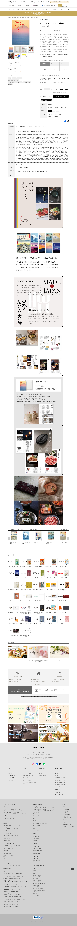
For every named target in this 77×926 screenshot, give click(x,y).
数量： (41, 89)
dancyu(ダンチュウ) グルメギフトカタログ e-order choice (14, 899)
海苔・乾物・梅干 (50, 810)
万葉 (4, 856)
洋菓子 (35, 809)
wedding (19, 5)
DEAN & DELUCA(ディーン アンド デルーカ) (12, 828)
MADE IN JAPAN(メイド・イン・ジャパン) (11, 845)
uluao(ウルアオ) (6, 840)
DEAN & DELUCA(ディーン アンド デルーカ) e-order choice (14, 886)
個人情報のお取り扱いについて (61, 780)
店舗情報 (56, 773)
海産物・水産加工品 (43, 807)
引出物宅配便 (35, 840)
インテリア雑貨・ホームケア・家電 (40, 823)
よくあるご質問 (11, 777)
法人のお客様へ (26, 777)
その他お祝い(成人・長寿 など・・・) (15, 82)
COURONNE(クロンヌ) (7, 851)
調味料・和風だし (41, 810)
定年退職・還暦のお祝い (37, 881)
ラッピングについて (27, 771)
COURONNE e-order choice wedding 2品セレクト (12, 894)
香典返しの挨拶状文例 (37, 860)
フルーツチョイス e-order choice (9, 866)
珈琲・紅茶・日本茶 (40, 809)
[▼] (51, 90)
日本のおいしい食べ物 (7, 846)
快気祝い (34, 873)
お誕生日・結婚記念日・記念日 (39, 890)
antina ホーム (10, 17)
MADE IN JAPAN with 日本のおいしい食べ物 (11, 841)
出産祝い (34, 870)
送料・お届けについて (12, 775)
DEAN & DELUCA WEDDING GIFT (10, 888)
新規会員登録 (41, 771)
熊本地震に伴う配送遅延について (38, 13)
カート (46, 1)
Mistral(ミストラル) (7, 838)
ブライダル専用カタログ (8, 812)
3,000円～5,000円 (66, 807)
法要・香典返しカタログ (16, 813)
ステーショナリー (36, 830)
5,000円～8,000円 (66, 809)
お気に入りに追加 (46, 96)
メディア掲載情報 (58, 786)
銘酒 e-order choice (7, 868)
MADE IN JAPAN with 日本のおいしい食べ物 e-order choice (14, 889)
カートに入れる (61, 96)
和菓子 (53, 807)
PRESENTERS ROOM (59, 794)
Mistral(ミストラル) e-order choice (10, 875)
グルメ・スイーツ (36, 806)
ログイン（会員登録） (53, 92)
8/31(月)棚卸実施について (38, 14)
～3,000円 (64, 806)
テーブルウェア (36, 815)
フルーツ (48, 807)
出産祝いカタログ (16, 812)
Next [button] (68, 538)
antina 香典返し (36, 858)
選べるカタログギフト (67, 824)
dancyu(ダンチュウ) (7, 833)
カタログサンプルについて (28, 775)
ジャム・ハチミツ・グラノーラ (50, 809)
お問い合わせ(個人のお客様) (60, 782)
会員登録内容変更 (42, 775)
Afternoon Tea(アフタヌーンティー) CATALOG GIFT (13, 876)
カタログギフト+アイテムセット (9, 818)
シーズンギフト (36, 895)
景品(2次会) (10, 84)
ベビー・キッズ (36, 826)
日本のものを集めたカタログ (23, 17)
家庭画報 (5, 823)
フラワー (34, 818)
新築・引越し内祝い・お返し (13, 80)
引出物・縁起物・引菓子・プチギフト (40, 841)
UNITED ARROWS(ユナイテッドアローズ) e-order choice (14, 884)
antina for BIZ (57, 792)
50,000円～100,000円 (67, 817)
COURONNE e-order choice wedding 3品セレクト (12, 896)
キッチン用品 (35, 817)
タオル (34, 828)
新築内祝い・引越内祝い (37, 876)
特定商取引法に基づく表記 (60, 777)
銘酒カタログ (6, 850)
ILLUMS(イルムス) (7, 830)
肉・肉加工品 (36, 807)
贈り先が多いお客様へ (27, 780)
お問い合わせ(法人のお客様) (60, 784)
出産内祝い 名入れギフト (38, 851)
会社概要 (56, 775)
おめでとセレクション (7, 853)
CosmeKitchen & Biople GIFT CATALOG (11, 906)
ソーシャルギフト (6, 817)
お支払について (11, 773)
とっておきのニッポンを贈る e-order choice (11, 865)
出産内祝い (28, 5)
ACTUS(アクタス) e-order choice (9, 907)
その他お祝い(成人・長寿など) (39, 883)
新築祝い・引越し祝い (37, 875)
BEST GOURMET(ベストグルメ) (9, 848)
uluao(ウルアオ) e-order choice (9, 898)
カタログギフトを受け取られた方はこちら (58, 1)
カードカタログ (6, 815)
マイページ (38, 1)
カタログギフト (15, 17)
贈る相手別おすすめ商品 (37, 850)
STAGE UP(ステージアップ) (8, 855)
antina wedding (36, 838)
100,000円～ (65, 819)
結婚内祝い (14, 78)
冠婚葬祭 (34, 833)
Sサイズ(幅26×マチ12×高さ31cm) (35, 171)
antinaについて (58, 771)
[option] (14, 538)
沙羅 (4, 858)
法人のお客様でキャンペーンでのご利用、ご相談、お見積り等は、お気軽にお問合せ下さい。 (39, 696)
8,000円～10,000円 (66, 811)
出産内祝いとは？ (36, 853)
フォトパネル (35, 831)
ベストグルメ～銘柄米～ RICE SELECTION (11, 878)
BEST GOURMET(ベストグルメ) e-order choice (12, 873)
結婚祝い (34, 868)
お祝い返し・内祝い (27, 82)
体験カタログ (24, 813)
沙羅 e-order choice (7, 871)
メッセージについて (27, 773)
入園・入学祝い (36, 878)
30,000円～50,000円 (66, 816)
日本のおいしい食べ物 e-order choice (10, 891)
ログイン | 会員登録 (30, 1)
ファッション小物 (36, 825)
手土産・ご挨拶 (36, 885)
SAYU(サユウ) (6, 860)
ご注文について (11, 771)
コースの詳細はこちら (64, 529)
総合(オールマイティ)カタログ (16, 809)
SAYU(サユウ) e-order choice (9, 870)
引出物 (9, 78)
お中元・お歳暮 (36, 886)
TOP (4, 806)
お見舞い (34, 871)
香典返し (37, 5)
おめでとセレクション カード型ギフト (10, 904)
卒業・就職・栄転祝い (37, 880)
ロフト (4, 831)
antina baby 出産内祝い (37, 848)
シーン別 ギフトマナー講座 (68, 826)
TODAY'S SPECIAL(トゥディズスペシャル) (11, 835)
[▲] (51, 88)
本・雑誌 (34, 820)
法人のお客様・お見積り (49, 5)
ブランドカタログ (7, 809)
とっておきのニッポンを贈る (33, 17)
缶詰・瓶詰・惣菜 (37, 812)
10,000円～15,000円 (66, 812)
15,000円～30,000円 (66, 814)
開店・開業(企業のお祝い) (38, 888)
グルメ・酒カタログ (18, 810)
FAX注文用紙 (10, 780)
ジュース (35, 810)
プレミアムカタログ (7, 813)
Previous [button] (9, 538)
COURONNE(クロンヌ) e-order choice (10, 893)
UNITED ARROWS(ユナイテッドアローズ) (11, 825)
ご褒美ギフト (35, 891)
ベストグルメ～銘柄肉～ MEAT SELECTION (11, 880)
